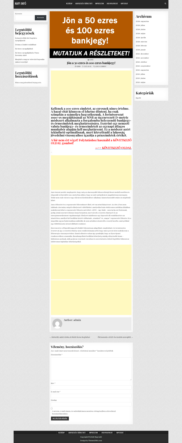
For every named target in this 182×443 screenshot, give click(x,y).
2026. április (141, 38)
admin (78, 66)
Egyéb (91, 60)
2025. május (140, 82)
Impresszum (99, 3)
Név (53, 383)
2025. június (140, 78)
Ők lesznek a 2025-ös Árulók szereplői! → (115, 337)
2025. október (141, 62)
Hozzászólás (56, 355)
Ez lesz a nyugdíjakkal (24, 49)
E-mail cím (55, 392)
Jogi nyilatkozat (112, 3)
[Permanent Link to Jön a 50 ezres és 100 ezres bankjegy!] (91, 34)
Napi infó (20, 3)
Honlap (54, 400)
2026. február (141, 46)
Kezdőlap (69, 3)
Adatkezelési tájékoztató (83, 3)
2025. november (142, 58)
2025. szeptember (143, 66)
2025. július (140, 74)
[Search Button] (165, 3)
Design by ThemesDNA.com (91, 441)
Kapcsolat (124, 3)
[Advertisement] (91, 88)
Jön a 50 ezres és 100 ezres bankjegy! (91, 63)
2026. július (140, 25)
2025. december (142, 54)
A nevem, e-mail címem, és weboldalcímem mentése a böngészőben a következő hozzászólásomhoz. (84, 412)
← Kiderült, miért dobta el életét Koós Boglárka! (69, 337)
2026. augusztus (142, 21)
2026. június (140, 29)
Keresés (18, 14)
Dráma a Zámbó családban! (25, 45)
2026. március (141, 42)
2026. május (140, 33)
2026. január (141, 50)
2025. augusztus (142, 70)
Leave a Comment (100, 66)
